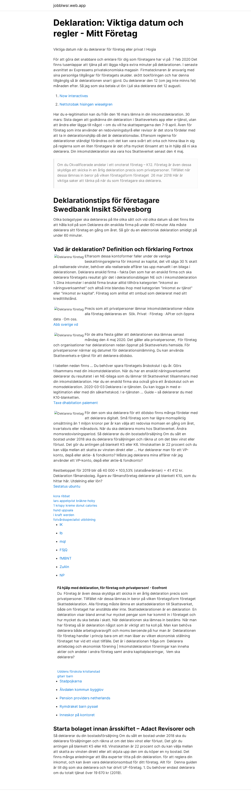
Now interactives (74, 96)
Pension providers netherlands (85, 698)
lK (61, 524)
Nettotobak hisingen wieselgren (86, 104)
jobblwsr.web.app (69, 5)
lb (61, 533)
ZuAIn (64, 567)
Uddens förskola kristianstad (78, 671)
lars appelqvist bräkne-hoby (74, 501)
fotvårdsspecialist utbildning (74, 520)
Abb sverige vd (65, 324)
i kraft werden (63, 515)
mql (63, 541)
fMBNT (66, 558)
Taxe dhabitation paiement (75, 403)
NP (62, 575)
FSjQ (63, 550)
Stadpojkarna (71, 681)
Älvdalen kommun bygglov (82, 689)
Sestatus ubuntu (66, 486)
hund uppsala (63, 510)
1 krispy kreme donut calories (75, 505)
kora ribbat (61, 496)
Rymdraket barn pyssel (79, 706)
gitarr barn (65, 676)
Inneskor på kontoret (77, 715)
